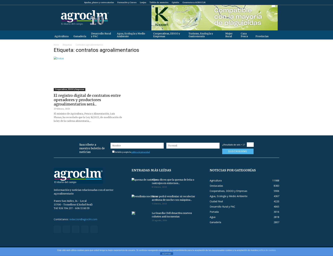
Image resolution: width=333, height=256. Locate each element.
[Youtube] (276, 2)
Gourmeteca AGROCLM (194, 2)
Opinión (175, 2)
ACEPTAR (166, 254)
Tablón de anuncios (159, 2)
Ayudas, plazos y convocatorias (99, 2)
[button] (275, 34)
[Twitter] (271, 2)
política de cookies (267, 250)
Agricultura (61, 36)
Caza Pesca (244, 35)
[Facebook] (253, 2)
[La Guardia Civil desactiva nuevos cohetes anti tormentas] (133, 213)
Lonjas (143, 2)
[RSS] (265, 2)
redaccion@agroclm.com (83, 219)
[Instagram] (259, 2)
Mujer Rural (229, 35)
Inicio (56, 44)
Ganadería (79, 36)
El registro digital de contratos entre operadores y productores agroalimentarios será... (87, 100)
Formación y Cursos (126, 2)
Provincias (261, 36)
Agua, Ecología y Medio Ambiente (131, 35)
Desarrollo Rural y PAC (101, 35)
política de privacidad (140, 152)
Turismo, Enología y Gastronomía (201, 35)
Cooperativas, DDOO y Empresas (166, 35)
